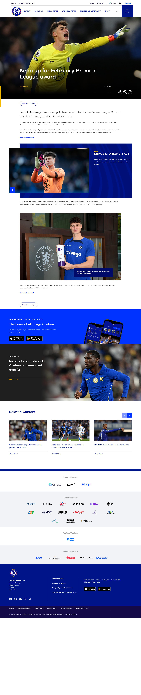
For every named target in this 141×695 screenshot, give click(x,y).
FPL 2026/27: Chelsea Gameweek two (111, 445)
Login (91, 3)
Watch (40, 11)
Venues (13, 3)
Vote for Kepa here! (27, 137)
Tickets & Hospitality (90, 11)
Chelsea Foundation (26, 3)
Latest (27, 11)
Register (100, 3)
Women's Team (69, 11)
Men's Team (52, 11)
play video (13, 149)
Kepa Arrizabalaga (28, 103)
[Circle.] (113, 3)
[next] (129, 415)
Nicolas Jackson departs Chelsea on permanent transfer (25, 446)
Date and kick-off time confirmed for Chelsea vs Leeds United (68, 446)
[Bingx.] (128, 3)
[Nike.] (120, 3)
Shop (107, 11)
